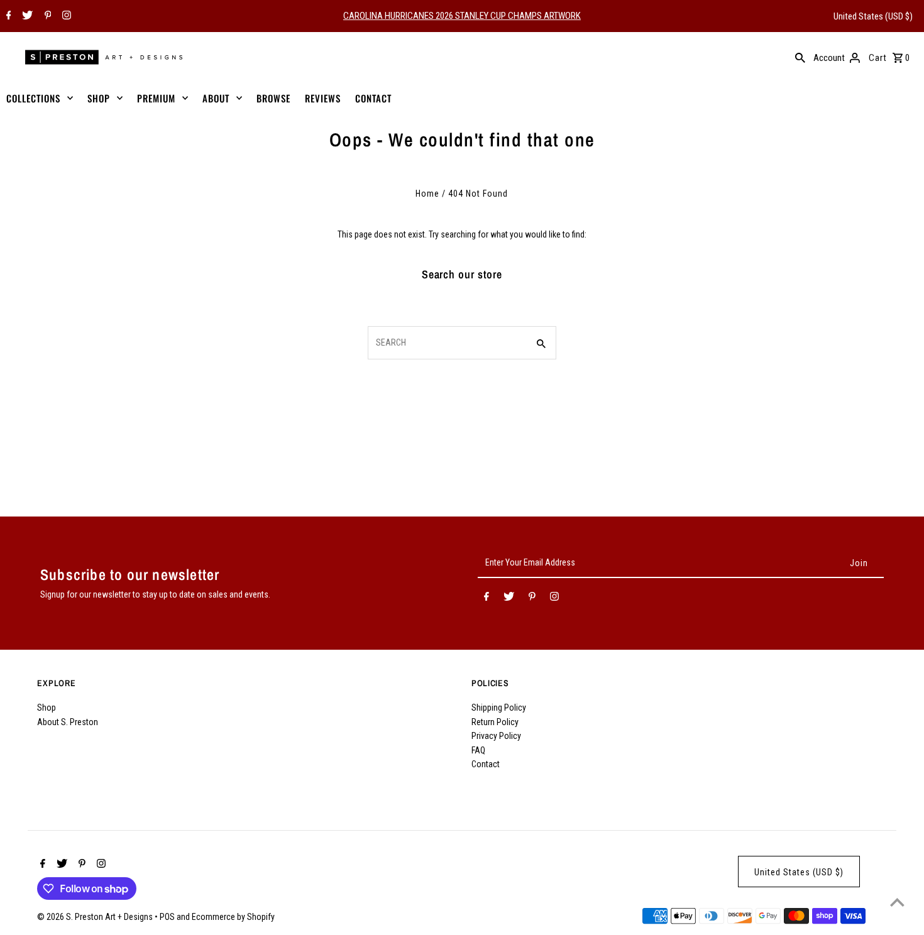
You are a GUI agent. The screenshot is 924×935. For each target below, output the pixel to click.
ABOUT (215, 98)
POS (167, 917)
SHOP (98, 98)
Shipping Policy (498, 708)
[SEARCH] (800, 57)
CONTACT (373, 98)
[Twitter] (26, 16)
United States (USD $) (873, 16)
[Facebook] (7, 16)
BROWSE (273, 98)
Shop (46, 708)
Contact (485, 764)
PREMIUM (156, 98)
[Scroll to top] (897, 902)
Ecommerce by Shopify (233, 917)
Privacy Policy (496, 736)
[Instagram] (65, 16)
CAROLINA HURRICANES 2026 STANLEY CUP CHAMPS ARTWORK (462, 15)
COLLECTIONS (33, 98)
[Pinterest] (46, 16)
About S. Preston (67, 722)
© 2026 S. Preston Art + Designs (96, 917)
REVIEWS (323, 98)
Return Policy (495, 722)
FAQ (478, 750)
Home (427, 194)
